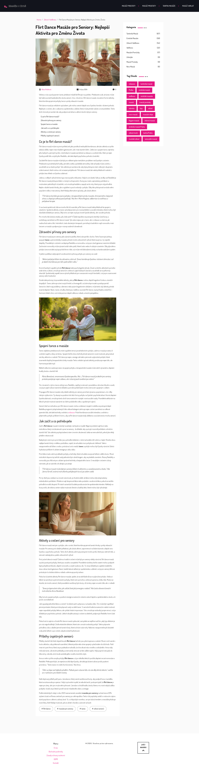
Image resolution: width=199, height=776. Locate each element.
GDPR (56, 759)
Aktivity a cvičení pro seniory (51, 132)
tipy (141, 108)
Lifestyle (130, 57)
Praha (131, 90)
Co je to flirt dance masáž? (50, 116)
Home (39, 20)
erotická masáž (144, 90)
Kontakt (56, 763)
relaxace (72, 412)
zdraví (150, 108)
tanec (83, 709)
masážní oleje (148, 114)
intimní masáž (150, 120)
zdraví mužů (133, 133)
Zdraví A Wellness (50, 20)
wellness (132, 96)
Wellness (130, 48)
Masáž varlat (188, 6)
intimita (131, 108)
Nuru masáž (131, 67)
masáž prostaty (145, 102)
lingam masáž (134, 120)
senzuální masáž (151, 139)
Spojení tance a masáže (49, 124)
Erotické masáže (132, 38)
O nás (56, 748)
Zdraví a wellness (133, 43)
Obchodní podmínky (56, 751)
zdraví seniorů (99, 709)
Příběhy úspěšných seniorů (50, 135)
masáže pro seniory (66, 709)
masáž (131, 102)
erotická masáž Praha (137, 127)
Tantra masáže (169, 6)
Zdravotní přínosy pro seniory (51, 120)
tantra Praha (147, 133)
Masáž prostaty (129, 6)
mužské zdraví (134, 139)
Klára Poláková (46, 89)
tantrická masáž (146, 84)
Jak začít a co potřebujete (50, 128)
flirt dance (47, 709)
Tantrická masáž (132, 34)
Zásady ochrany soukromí (56, 755)
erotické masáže (147, 96)
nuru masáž (133, 114)
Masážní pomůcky (133, 52)
